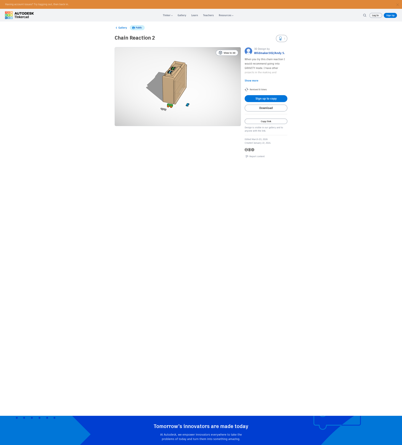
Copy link (266, 121)
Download (266, 108)
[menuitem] (167, 15)
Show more (251, 80)
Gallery (122, 28)
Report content (257, 156)
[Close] (397, 4)
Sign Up (390, 15)
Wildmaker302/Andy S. (269, 53)
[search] (364, 15)
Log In (375, 15)
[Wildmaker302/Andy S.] (248, 51)
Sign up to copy (266, 98)
